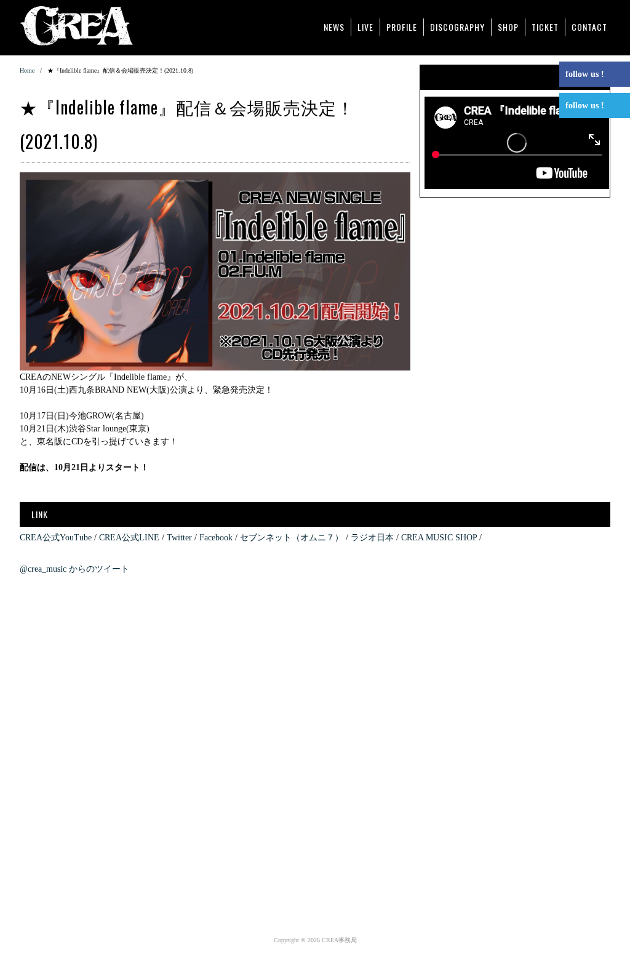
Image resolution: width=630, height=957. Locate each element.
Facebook (216, 537)
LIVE (365, 26)
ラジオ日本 (372, 537)
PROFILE (401, 26)
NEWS (334, 26)
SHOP (508, 26)
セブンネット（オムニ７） (291, 537)
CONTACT (589, 26)
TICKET (545, 26)
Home (27, 70)
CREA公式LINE (129, 537)
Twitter (179, 537)
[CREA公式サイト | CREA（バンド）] (89, 24)
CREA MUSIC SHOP (439, 537)
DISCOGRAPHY (457, 26)
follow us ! (584, 74)
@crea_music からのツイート (74, 569)
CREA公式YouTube (56, 537)
